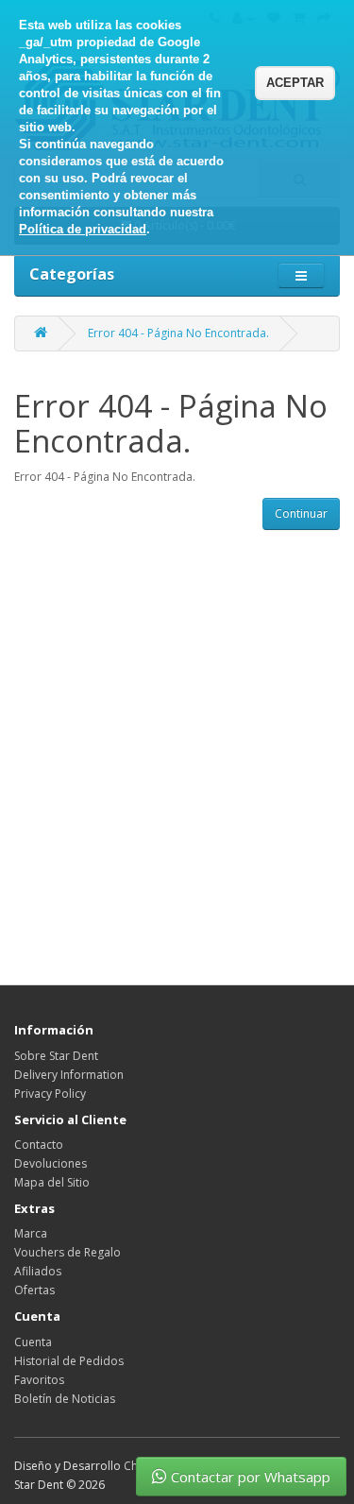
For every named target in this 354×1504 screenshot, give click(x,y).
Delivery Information (69, 1075)
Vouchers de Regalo (67, 1252)
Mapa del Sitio (52, 1182)
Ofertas (34, 1290)
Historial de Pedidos (69, 1361)
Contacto (38, 1145)
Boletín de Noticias (64, 1399)
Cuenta (33, 1342)
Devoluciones (50, 1163)
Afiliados (37, 1271)
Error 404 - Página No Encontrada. (178, 333)
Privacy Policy (50, 1093)
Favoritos (39, 1380)
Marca (30, 1233)
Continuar (301, 513)
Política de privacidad (82, 229)
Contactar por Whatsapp (250, 1476)
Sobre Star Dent (56, 1056)
